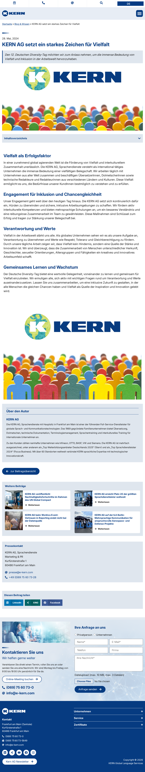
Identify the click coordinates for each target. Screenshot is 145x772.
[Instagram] (33, 752)
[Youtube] (19, 752)
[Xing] (12, 752)
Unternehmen (104, 634)
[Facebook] (26, 752)
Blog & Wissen (21, 24)
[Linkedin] (5, 752)
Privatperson (84, 634)
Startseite (7, 24)
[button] (130, 3)
